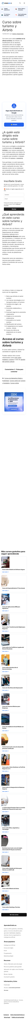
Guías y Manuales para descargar (13, 964)
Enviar (14, 209)
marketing (20, 158)
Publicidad (7, 985)
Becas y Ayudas (8, 974)
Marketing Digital (8, 956)
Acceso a (12, 987)
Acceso (6, 990)
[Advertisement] (14, 89)
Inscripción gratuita (9, 977)
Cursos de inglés (8, 948)
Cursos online (14, 383)
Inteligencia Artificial (9, 945)
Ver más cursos (14, 914)
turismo (12, 158)
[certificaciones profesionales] (14, 411)
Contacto (6, 1015)
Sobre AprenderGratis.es (17, 1015)
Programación (8, 953)
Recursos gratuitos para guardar (13, 966)
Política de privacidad (18, 1017)
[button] (20, 3)
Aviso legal (7, 1017)
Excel (5, 950)
